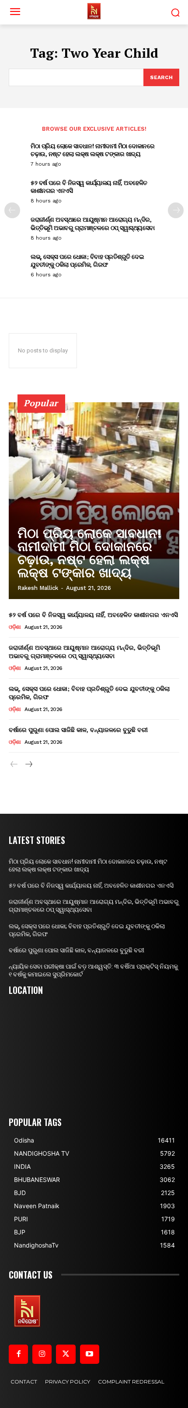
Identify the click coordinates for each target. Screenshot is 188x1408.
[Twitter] (65, 1354)
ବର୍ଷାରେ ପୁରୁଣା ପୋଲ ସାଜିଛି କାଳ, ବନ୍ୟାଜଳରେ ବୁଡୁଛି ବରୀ (78, 729)
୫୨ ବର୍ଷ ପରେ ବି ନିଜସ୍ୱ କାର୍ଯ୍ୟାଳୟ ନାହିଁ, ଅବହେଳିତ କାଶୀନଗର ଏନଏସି (89, 186)
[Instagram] (42, 1354)
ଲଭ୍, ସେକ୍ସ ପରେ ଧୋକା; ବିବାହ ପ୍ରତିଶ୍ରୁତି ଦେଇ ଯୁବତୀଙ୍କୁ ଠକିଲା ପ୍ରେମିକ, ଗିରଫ (87, 260)
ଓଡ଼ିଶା (15, 627)
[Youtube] (89, 1354)
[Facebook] (18, 1354)
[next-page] (176, 210)
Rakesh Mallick (37, 588)
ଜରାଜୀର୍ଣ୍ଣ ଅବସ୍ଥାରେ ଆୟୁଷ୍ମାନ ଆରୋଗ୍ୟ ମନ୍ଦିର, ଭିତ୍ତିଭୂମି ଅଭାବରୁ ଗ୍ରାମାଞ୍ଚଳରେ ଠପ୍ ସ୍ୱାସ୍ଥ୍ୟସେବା (93, 223)
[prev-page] (12, 210)
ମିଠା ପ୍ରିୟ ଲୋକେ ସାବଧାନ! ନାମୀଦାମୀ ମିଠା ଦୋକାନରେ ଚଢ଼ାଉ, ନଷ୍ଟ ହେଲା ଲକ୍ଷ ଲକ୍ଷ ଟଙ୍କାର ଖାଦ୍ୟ (92, 150)
